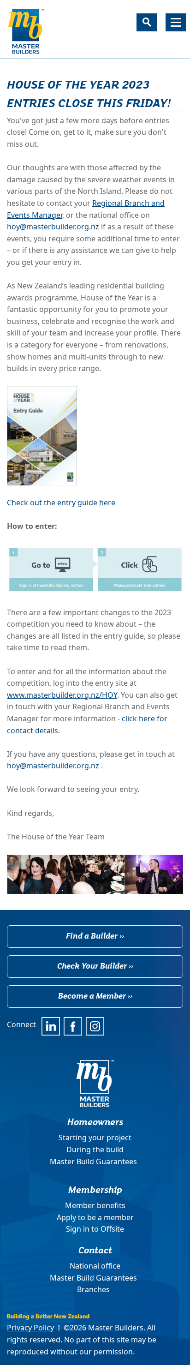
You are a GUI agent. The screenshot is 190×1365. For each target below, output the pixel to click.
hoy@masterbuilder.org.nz (53, 227)
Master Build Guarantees (93, 1161)
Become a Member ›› (95, 995)
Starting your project (95, 1137)
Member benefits (95, 1205)
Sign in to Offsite (95, 1229)
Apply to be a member (95, 1217)
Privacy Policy (30, 1328)
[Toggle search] (147, 22)
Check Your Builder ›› (95, 965)
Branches (93, 1289)
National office (95, 1266)
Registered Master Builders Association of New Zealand (25, 31)
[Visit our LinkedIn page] (51, 1026)
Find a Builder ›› (95, 935)
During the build (95, 1149)
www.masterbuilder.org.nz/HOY (62, 695)
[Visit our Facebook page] (73, 1026)
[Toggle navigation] (176, 22)
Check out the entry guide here (61, 502)
